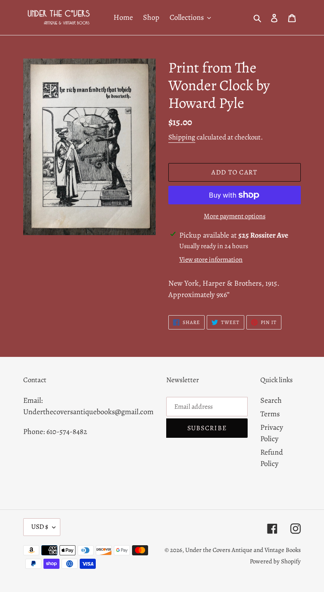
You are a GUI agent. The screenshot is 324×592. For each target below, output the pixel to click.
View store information (211, 259)
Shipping (181, 137)
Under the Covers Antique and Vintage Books (243, 550)
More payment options (234, 216)
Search (271, 400)
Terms (270, 414)
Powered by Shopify (275, 561)
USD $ (39, 526)
